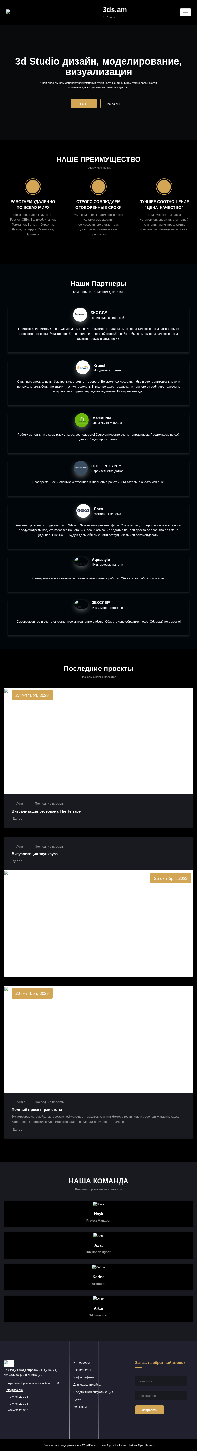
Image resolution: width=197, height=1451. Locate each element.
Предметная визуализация (93, 1391)
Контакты (113, 104)
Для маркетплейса (87, 1384)
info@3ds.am (14, 1390)
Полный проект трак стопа (37, 1109)
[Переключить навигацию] (185, 12)
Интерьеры (81, 1362)
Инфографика (83, 1377)
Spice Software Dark (120, 1445)
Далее (18, 818)
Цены (83, 104)
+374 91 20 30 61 (19, 1396)
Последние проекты (49, 803)
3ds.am (115, 10)
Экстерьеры (82, 1369)
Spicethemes (146, 1445)
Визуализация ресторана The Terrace (46, 811)
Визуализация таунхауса (35, 854)
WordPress (89, 1445)
